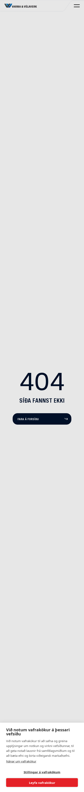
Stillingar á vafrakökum (42, 772)
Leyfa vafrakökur (42, 783)
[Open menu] (76, 5)
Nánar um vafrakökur (21, 761)
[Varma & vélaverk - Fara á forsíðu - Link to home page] (20, 6)
